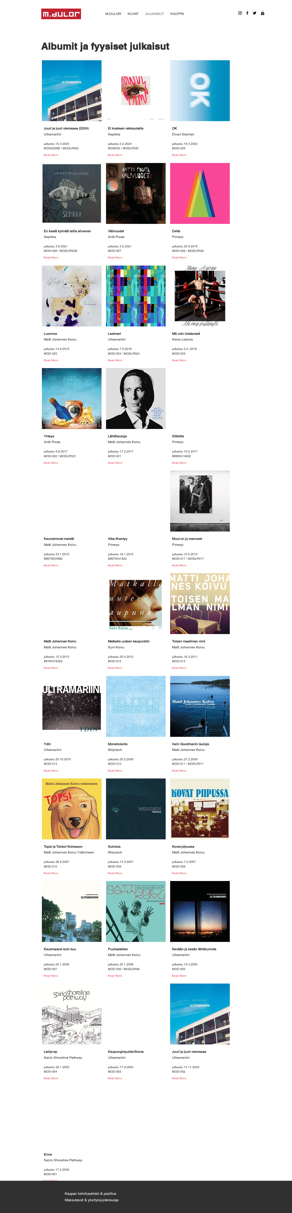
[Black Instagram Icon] (240, 13)
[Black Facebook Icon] (247, 13)
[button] (262, 13)
